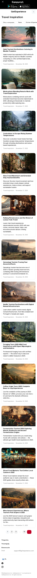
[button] (3, 1)
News (20, 22)
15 (24, 531)
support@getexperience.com (24, 551)
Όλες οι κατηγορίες (8, 22)
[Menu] (33, 12)
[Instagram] (18, 567)
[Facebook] (18, 563)
